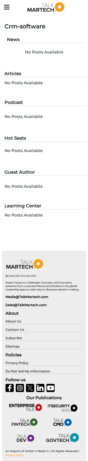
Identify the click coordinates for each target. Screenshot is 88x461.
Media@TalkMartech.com (27, 297)
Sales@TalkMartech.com (26, 305)
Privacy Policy (15, 455)
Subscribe (14, 338)
